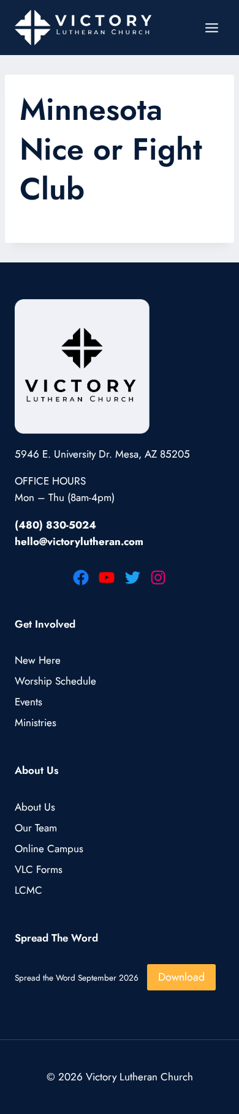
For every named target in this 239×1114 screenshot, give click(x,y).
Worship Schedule (55, 681)
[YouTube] (106, 577)
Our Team (36, 827)
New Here (38, 660)
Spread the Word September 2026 (76, 977)
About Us (35, 807)
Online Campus (49, 848)
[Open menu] (211, 28)
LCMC (28, 890)
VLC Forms (39, 869)
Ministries (35, 722)
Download (181, 977)
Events (28, 701)
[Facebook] (81, 577)
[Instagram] (158, 577)
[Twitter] (132, 577)
